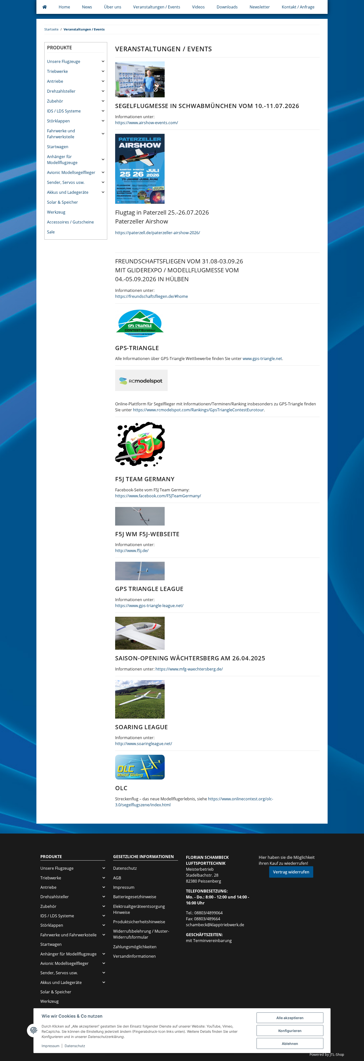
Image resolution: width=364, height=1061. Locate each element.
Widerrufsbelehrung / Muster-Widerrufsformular (141, 934)
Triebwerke (57, 71)
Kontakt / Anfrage (298, 7)
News (87, 7)
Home (64, 7)
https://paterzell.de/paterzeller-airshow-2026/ (157, 232)
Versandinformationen (134, 956)
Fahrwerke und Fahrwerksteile (61, 134)
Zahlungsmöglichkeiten (134, 946)
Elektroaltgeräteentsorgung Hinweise (139, 909)
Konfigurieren (290, 1031)
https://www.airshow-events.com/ (146, 122)
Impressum (123, 887)
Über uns (112, 7)
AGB (117, 878)
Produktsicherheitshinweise (139, 921)
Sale (51, 232)
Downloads (227, 7)
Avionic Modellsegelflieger (71, 172)
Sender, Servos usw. (65, 182)
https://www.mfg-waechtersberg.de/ (189, 669)
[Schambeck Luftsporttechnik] (44, 7)
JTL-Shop (337, 1054)
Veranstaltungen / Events (156, 7)
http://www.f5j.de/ (132, 550)
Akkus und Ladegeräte (67, 192)
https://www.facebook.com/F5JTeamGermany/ (158, 496)
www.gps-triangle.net (262, 358)
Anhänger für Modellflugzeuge (62, 159)
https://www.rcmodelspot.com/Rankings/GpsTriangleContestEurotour (198, 410)
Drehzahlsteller (61, 91)
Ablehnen (290, 1043)
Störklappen (58, 121)
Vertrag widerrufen (291, 872)
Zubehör (55, 101)
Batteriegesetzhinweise (134, 896)
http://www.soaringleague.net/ (143, 743)
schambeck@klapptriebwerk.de (215, 924)
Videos (198, 7)
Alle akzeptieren (290, 1018)
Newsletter (260, 7)
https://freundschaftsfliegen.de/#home (151, 296)
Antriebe (55, 81)
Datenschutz (125, 868)
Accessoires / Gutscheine (70, 222)
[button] (75, 61)
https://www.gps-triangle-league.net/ (149, 605)
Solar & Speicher (62, 202)
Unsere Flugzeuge (63, 61)
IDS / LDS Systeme (64, 111)
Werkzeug (56, 212)
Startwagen (57, 146)
